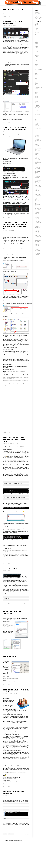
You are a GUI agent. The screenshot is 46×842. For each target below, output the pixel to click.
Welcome (36, 14)
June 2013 (37, 182)
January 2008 (37, 250)
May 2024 (37, 137)
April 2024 (37, 139)
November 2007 (38, 253)
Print (36, 86)
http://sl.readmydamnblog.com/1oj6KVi (9, 778)
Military (36, 64)
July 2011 (37, 199)
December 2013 (38, 178)
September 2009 (38, 226)
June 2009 (37, 230)
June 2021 (37, 155)
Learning (36, 56)
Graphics (36, 47)
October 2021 (37, 152)
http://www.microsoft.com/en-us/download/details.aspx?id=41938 (8, 627)
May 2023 (37, 145)
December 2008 (38, 236)
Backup (36, 24)
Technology (37, 104)
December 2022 (38, 148)
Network (9, 443)
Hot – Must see (37, 54)
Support (10, 25)
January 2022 (37, 150)
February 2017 (37, 159)
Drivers (9, 657)
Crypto (36, 29)
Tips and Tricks (37, 106)
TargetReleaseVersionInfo (7, 356)
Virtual (16, 443)
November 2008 (38, 237)
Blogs (36, 25)
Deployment (5, 11)
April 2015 (37, 166)
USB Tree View (9, 656)
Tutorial (36, 110)
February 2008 (37, 249)
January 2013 (37, 185)
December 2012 (38, 186)
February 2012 (37, 193)
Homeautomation (38, 52)
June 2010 (37, 214)
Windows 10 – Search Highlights (12, 22)
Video (36, 119)
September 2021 (38, 153)
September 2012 (38, 187)
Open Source (37, 80)
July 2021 (37, 154)
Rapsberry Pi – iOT (38, 87)
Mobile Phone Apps (38, 69)
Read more (5, 13)
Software (36, 100)
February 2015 (37, 167)
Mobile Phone (37, 68)
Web (36, 121)
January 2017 (37, 161)
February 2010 (37, 219)
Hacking (36, 48)
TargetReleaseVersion (6, 349)
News (36, 77)
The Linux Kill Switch (13, 9)
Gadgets (36, 42)
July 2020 (37, 158)
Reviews (36, 88)
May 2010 (37, 216)
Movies (36, 71)
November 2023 (38, 140)
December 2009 (38, 222)
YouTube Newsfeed (38, 127)
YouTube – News (38, 18)
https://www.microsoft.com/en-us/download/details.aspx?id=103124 (14, 246)
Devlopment (10, 693)
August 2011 (37, 198)
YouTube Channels (38, 125)
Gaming (36, 46)
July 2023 (37, 143)
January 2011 (37, 205)
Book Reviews (37, 13)
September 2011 (38, 196)
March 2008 (37, 248)
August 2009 (37, 227)
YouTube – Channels (38, 17)
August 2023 (37, 141)
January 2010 (37, 221)
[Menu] (41, 2)
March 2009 (37, 232)
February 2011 (37, 204)
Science (36, 91)
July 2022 (37, 149)
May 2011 (37, 202)
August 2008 (37, 241)
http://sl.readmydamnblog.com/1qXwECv (10, 781)
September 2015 (38, 162)
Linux (36, 61)
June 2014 (37, 173)
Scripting (36, 93)
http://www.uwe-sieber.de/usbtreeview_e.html (11, 678)
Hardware (36, 50)
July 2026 (37, 132)
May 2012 (37, 190)
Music (36, 73)
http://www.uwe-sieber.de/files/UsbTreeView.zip (11, 681)
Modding (36, 70)
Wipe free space (10, 569)
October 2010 (37, 209)
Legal (36, 59)
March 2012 (37, 191)
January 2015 (37, 168)
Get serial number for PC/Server (14, 793)
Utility (5, 131)
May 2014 (37, 175)
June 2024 (37, 136)
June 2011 (37, 200)
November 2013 (38, 180)
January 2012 (37, 194)
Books (36, 27)
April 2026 (37, 135)
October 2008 (37, 239)
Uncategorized (11, 230)
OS (8, 11)
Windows (36, 123)
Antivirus (36, 23)
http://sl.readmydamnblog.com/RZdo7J (19, 772)
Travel (36, 109)
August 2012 (37, 189)
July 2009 (37, 228)
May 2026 (37, 134)
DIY (35, 33)
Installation (37, 55)
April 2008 (37, 246)
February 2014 (37, 176)
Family (36, 37)
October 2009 (37, 225)
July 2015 (37, 163)
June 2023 (37, 144)
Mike (9, 16)
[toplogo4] (22, 2)
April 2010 (37, 217)
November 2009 (38, 223)
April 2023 (37, 146)
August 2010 (37, 212)
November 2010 (38, 208)
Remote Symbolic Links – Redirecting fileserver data (14, 439)
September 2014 (38, 171)
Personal (36, 83)
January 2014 (37, 177)
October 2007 (37, 254)
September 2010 (38, 210)
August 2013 (37, 181)
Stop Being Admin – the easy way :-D (16, 691)
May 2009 (37, 231)
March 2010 (37, 218)
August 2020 (37, 157)
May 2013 (37, 184)
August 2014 (37, 172)
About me (37, 12)
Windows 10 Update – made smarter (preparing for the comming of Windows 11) (15, 226)
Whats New (37, 16)
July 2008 (37, 243)
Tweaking (14, 25)
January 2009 (37, 235)
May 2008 (37, 245)
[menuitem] (38, 2)
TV (35, 111)
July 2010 (37, 213)
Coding (36, 28)
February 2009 (37, 234)
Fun (35, 38)
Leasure (36, 57)
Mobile (36, 65)
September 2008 (38, 240)
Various (36, 116)
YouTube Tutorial (38, 128)
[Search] (38, 2)
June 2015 (37, 164)
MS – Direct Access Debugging (12, 612)
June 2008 (37, 244)
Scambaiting (37, 89)
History (36, 51)
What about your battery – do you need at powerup (16, 128)
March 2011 (37, 203)
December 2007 (38, 252)
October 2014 (37, 170)
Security (10, 11)
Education (37, 36)
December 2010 (38, 207)
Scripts (36, 95)
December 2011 (38, 195)
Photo (36, 84)
